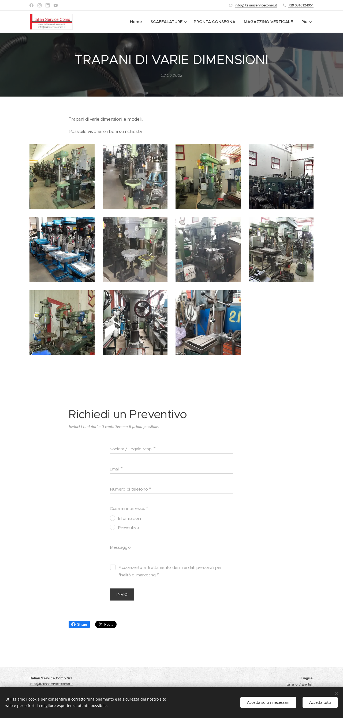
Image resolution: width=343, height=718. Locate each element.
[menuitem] (137, 21)
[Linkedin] (47, 5)
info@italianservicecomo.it (256, 5)
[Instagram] (39, 5)
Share (82, 624)
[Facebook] (31, 5)
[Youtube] (55, 5)
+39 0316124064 (301, 5)
